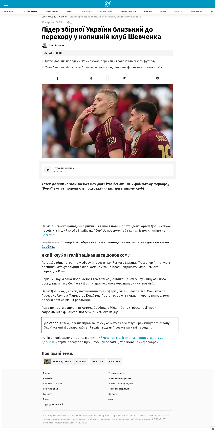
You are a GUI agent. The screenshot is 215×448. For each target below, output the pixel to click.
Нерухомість (128, 11)
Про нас (47, 373)
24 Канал (9, 11)
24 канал (131, 230)
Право (148, 11)
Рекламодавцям (116, 373)
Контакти (113, 394)
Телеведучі (48, 394)
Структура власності (53, 404)
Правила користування (119, 378)
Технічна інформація (118, 389)
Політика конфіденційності (121, 383)
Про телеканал (50, 389)
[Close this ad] (212, 428)
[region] (107, 440)
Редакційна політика (53, 383)
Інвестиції (106, 11)
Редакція (47, 378)
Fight (163, 11)
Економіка (52, 11)
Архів (110, 399)
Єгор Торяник (56, 45)
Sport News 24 (49, 17)
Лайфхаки (196, 11)
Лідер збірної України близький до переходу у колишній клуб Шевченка (105, 17)
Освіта (178, 11)
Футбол (63, 17)
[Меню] (6, 4)
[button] (57, 78)
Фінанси (87, 11)
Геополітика (30, 11)
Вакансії (47, 399)
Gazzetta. (48, 235)
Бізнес (70, 11)
